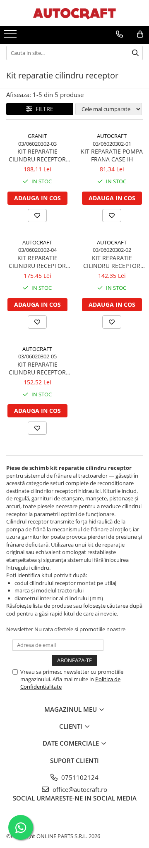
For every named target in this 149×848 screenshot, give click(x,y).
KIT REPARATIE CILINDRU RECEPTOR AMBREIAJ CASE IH (37, 368)
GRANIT (37, 136)
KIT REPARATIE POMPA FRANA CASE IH (112, 155)
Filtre (42, 109)
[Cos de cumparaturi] (140, 34)
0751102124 (79, 777)
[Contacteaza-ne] (119, 34)
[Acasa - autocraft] (74, 13)
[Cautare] (135, 53)
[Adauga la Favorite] (37, 215)
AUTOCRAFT (112, 136)
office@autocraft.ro (79, 789)
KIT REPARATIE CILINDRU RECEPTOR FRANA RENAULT (37, 155)
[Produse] (11, 36)
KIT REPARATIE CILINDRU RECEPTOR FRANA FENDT (37, 262)
